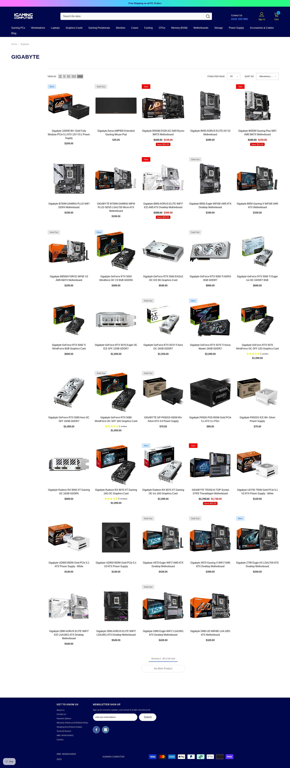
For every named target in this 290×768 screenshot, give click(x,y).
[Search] (136, 16)
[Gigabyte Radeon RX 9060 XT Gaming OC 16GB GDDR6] (69, 464)
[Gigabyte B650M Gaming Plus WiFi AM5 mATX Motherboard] (257, 105)
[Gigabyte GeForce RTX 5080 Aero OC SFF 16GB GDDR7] (69, 392)
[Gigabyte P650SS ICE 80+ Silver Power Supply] (257, 392)
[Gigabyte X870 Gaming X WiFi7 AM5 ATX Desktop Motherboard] (210, 537)
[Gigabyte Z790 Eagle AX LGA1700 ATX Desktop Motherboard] (257, 537)
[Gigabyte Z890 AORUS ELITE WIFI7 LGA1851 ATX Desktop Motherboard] (116, 606)
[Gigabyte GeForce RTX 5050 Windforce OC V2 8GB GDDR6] (116, 251)
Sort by (249, 76)
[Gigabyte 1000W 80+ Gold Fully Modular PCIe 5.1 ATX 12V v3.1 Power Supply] (69, 105)
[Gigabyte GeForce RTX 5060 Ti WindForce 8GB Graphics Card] (69, 319)
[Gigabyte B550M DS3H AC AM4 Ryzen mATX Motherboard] (163, 105)
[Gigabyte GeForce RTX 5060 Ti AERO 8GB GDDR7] (210, 251)
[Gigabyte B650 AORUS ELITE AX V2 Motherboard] (210, 105)
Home (14, 44)
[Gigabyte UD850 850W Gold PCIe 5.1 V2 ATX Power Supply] (116, 537)
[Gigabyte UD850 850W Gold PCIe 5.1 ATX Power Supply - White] (69, 537)
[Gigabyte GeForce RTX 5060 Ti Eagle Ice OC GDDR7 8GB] (257, 251)
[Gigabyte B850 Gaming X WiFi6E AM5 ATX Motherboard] (257, 178)
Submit (147, 717)
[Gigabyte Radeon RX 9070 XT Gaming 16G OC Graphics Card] (116, 464)
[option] (145, 3)
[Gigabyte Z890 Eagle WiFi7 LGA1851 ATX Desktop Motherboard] (163, 606)
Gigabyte (25, 44)
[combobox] (132, 16)
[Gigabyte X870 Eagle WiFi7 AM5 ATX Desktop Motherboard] (163, 537)
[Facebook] (96, 729)
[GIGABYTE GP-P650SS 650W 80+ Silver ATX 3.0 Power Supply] (163, 392)
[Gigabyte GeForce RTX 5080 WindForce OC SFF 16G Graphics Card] (116, 392)
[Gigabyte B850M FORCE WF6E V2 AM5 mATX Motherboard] (69, 251)
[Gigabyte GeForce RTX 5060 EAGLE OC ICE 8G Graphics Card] (163, 251)
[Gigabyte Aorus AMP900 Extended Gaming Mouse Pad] (116, 105)
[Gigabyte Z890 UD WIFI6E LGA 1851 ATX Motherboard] (210, 606)
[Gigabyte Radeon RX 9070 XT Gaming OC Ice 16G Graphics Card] (163, 464)
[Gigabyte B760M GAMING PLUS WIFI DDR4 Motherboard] (69, 178)
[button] (60, 76)
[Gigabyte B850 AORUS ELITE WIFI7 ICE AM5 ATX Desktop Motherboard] (163, 178)
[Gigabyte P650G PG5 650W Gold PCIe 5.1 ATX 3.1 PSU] (210, 392)
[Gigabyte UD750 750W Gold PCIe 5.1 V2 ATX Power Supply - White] (257, 464)
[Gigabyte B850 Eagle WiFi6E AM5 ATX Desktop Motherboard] (210, 178)
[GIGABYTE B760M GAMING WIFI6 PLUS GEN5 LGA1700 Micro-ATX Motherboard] (116, 178)
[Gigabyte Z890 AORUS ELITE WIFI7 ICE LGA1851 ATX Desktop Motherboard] (69, 606)
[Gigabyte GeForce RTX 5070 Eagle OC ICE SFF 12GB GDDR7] (116, 319)
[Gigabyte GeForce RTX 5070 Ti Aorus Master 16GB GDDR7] (210, 319)
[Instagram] (105, 729)
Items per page (216, 76)
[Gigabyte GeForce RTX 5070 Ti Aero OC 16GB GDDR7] (163, 319)
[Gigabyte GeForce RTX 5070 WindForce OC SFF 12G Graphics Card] (257, 319)
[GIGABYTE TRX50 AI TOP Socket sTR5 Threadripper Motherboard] (210, 464)
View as (52, 76)
